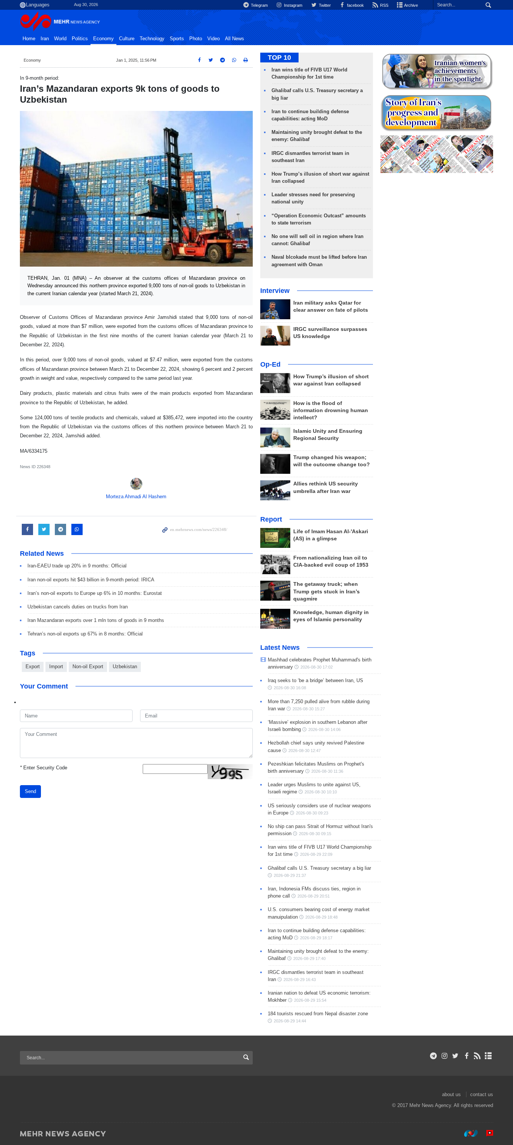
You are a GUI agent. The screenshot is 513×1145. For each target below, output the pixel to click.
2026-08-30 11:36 (327, 771)
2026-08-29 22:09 (316, 854)
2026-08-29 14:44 (290, 1021)
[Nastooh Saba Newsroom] (467, 1133)
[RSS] (477, 1056)
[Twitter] (455, 1056)
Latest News (280, 647)
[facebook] (466, 1056)
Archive (410, 5)
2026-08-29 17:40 (309, 958)
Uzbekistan (125, 666)
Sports (177, 38)
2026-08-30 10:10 (321, 792)
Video (213, 38)
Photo (195, 38)
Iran (45, 38)
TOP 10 (279, 57)
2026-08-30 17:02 (316, 667)
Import (56, 666)
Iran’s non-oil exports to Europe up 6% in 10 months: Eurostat (94, 593)
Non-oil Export (87, 666)
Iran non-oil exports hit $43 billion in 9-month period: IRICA (90, 579)
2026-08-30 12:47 (304, 750)
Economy (103, 38)
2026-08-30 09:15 (315, 833)
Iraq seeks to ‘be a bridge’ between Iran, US (315, 680)
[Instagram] (444, 1056)
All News (234, 38)
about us (451, 1094)
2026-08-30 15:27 (309, 709)
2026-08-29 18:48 (321, 917)
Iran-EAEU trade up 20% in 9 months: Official (77, 566)
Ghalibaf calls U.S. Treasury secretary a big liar (319, 868)
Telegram (259, 5)
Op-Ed (270, 364)
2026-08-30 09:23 (312, 813)
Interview (275, 290)
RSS (383, 5)
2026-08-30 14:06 (324, 729)
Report (271, 519)
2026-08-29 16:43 (300, 979)
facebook (355, 5)
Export (33, 666)
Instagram (292, 5)
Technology (152, 38)
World (60, 38)
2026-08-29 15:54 (310, 1000)
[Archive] (488, 1056)
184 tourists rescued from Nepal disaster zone (318, 1013)
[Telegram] (433, 1056)
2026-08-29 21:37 (290, 875)
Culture (126, 38)
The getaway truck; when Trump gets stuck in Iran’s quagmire (326, 591)
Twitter (324, 5)
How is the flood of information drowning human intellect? (330, 410)
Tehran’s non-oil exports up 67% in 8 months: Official (85, 634)
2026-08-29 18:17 (316, 938)
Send (30, 791)
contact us (481, 1094)
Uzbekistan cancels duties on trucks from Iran (77, 607)
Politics (80, 38)
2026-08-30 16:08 (290, 687)
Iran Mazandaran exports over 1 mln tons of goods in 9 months (95, 620)
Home (29, 38)
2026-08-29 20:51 (313, 896)
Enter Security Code (43, 767)
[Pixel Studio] (486, 1133)
